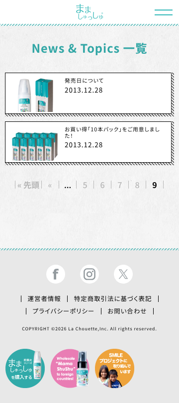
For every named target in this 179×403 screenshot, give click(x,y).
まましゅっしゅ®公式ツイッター (123, 274)
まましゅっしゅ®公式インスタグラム (89, 274)
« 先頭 (28, 185)
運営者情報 (44, 299)
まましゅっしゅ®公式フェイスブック (55, 274)
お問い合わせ (127, 311)
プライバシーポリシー (64, 311)
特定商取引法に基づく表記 (113, 299)
